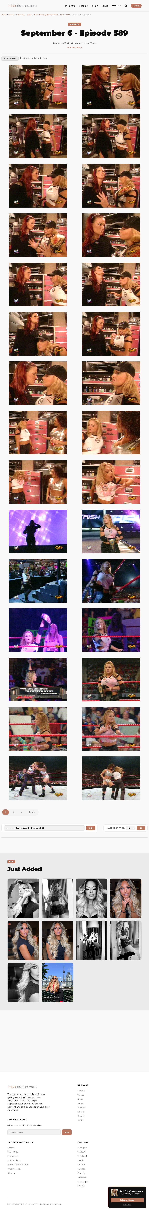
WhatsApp (82, 1181)
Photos (81, 1090)
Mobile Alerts (14, 1160)
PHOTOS (70, 6)
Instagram (82, 1148)
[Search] (125, 5)
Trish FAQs (12, 1152)
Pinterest (81, 1177)
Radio (80, 1120)
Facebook (82, 1156)
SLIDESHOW (11, 58)
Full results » (74, 47)
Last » (32, 812)
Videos (80, 1095)
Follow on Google (127, 1200)
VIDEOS (83, 6)
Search (10, 1148)
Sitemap (11, 1173)
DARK (136, 6)
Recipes (81, 1107)
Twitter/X (81, 1152)
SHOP (95, 6)
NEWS (105, 6)
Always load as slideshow (35, 58)
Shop (80, 1099)
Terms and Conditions (18, 1164)
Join (67, 1132)
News (80, 1103)
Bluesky (81, 1173)
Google (81, 1186)
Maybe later (127, 1204)
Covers (80, 1112)
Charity (80, 1116)
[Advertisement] (74, 1040)
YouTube (81, 1164)
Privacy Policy (14, 1169)
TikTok (80, 1160)
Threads (81, 1169)
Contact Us (12, 1156)
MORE (115, 6)
